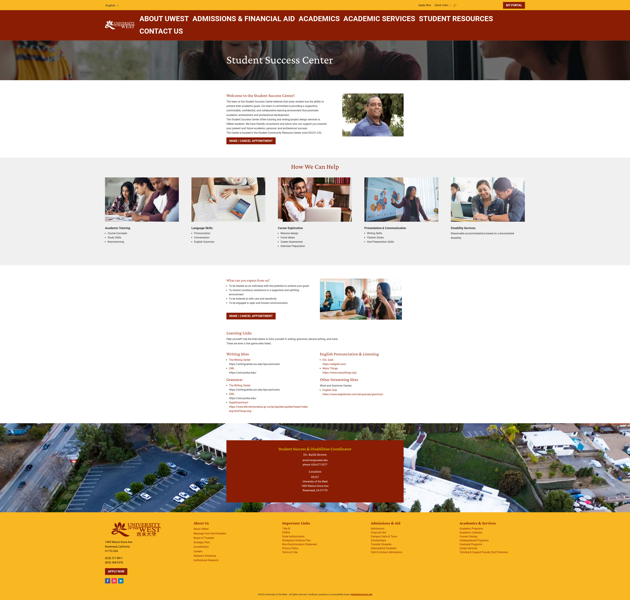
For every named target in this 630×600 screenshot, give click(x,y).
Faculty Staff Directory (495, 552)
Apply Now (424, 5)
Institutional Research (206, 560)
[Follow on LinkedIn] (120, 580)
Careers (198, 551)
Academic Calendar (471, 532)
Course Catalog (468, 536)
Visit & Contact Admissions (386, 552)
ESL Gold (328, 359)
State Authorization (293, 536)
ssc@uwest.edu (319, 460)
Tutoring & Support (470, 552)
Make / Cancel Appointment (251, 140)
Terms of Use (289, 552)
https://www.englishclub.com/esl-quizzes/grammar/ (353, 394)
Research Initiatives (205, 555)
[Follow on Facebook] (107, 580)
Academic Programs (471, 528)
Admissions (377, 528)
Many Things (330, 368)
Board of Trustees (204, 537)
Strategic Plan (202, 542)
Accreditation (201, 546)
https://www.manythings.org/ (340, 372)
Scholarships (378, 540)
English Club (330, 390)
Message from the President (210, 533)
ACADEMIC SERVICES (379, 18)
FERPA (286, 532)
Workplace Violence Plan (296, 540)
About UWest (201, 528)
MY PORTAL (514, 5)
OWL (232, 368)
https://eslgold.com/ (334, 364)
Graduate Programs (471, 544)
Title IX (286, 528)
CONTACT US (161, 31)
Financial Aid (378, 532)
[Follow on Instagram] (114, 580)
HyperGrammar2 (238, 402)
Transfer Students (381, 544)
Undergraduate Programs (474, 540)
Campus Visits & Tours (384, 536)
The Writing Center (239, 359)
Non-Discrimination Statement (299, 544)
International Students (383, 548)
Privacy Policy (290, 548)
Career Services (468, 548)
